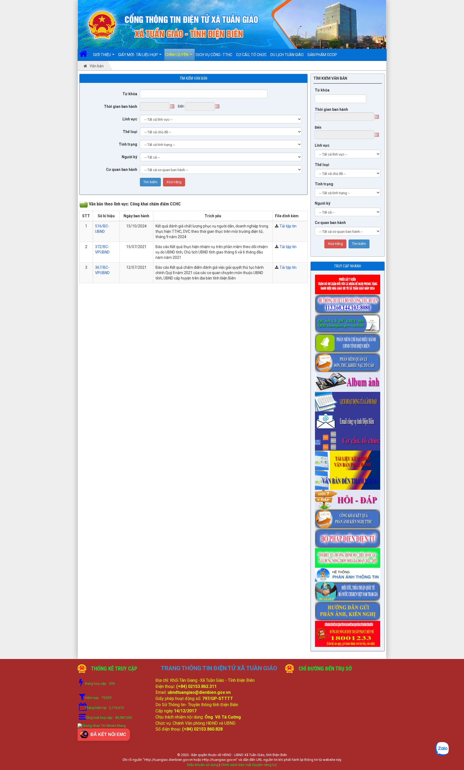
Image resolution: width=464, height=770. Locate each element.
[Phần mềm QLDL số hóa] (349, 322)
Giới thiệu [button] (102, 55)
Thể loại (130, 132)
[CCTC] (349, 439)
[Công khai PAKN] (349, 517)
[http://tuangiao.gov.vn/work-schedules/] (349, 400)
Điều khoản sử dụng (202, 765)
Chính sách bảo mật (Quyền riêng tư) (249, 765)
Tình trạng (128, 144)
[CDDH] (349, 341)
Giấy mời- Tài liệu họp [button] (138, 55)
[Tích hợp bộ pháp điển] (349, 537)
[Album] (349, 380)
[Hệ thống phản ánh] (349, 573)
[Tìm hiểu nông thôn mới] (349, 556)
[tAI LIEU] (349, 458)
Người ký (129, 157)
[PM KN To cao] (349, 361)
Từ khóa (129, 94)
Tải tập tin (288, 226)
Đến (318, 127)
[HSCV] (349, 302)
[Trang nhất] (85, 55)
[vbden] (349, 478)
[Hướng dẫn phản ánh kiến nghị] (349, 609)
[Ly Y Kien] (349, 283)
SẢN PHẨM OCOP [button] (322, 55)
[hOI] (349, 498)
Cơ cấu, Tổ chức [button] (251, 55)
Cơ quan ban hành (121, 169)
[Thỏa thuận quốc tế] (349, 590)
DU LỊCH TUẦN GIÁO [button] (287, 55)
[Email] (349, 419)
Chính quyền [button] (177, 55)
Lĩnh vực (129, 119)
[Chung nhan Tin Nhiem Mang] (102, 726)
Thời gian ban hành (120, 106)
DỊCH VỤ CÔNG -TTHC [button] (214, 55)
